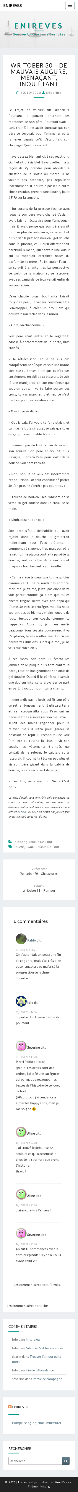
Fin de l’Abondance (40, 1370)
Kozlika (22, 812)
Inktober (19, 842)
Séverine (54, 92)
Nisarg (45, 1486)
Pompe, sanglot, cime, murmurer (36, 1423)
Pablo (31, 940)
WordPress (63, 1482)
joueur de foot (48, 846)
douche (18, 846)
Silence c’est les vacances (44, 1348)
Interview (33, 1339)
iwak (30, 846)
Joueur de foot (40, 842)
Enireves (12, 5)
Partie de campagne (47, 1379)
